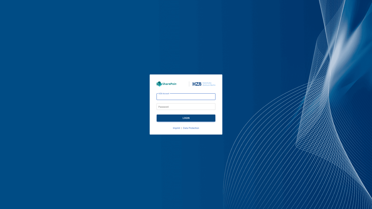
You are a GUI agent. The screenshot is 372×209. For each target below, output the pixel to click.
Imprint (176, 128)
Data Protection (191, 128)
